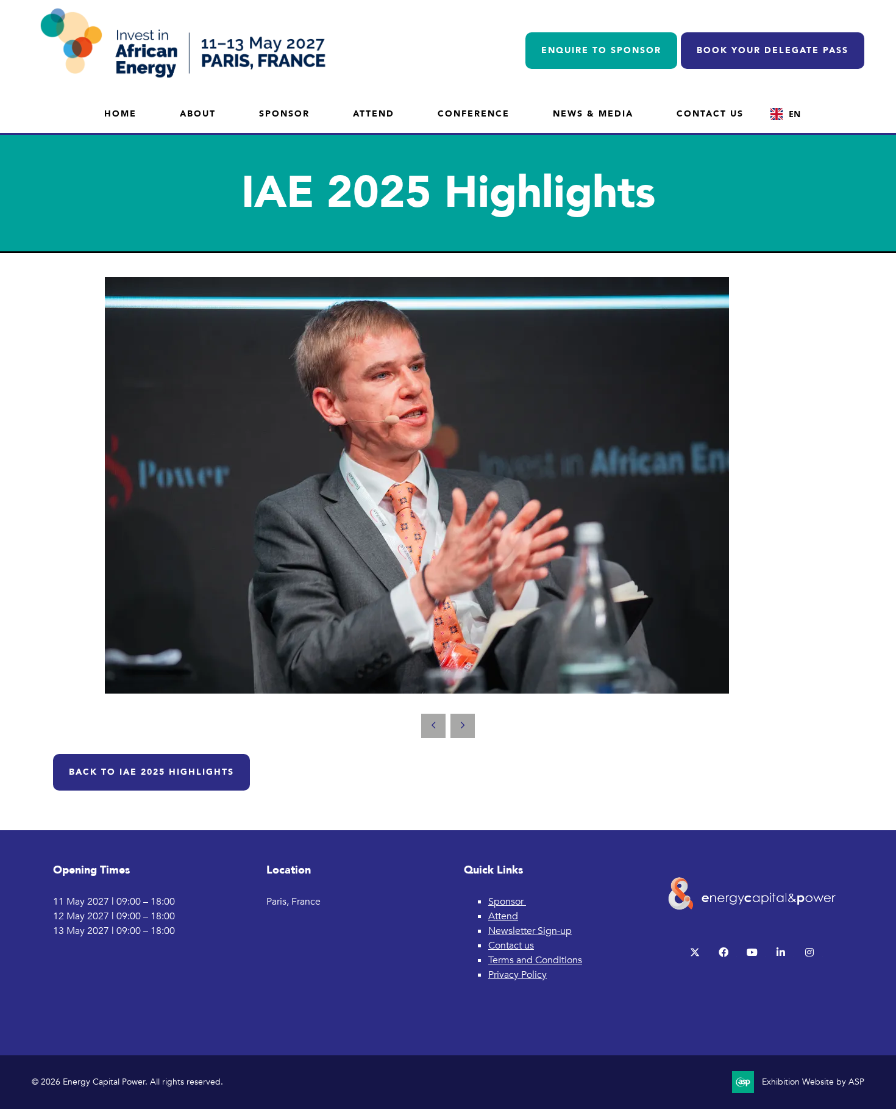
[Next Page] (462, 726)
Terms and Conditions (535, 960)
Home (120, 114)
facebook (724, 952)
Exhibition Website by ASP (813, 1082)
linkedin (781, 952)
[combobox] (785, 114)
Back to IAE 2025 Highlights (151, 772)
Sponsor (284, 114)
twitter (695, 952)
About (198, 114)
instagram (810, 952)
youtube (752, 952)
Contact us (511, 945)
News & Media (593, 114)
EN (794, 114)
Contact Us (710, 114)
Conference (474, 114)
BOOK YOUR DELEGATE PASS (772, 50)
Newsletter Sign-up (530, 931)
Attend (373, 114)
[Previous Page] (433, 726)
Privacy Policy (517, 975)
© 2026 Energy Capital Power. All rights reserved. (127, 1082)
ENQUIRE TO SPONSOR (601, 50)
